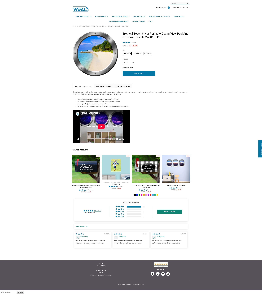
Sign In (175, 7)
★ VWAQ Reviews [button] (261, 149)
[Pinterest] (163, 274)
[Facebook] (152, 274)
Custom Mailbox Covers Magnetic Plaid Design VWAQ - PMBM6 (146, 186)
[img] (80, 234)
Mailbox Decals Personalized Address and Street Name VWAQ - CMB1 (86, 186)
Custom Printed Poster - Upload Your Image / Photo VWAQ (116, 183)
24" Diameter (148, 53)
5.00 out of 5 (97, 211)
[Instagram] (158, 274)
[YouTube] (168, 274)
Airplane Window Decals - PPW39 (176, 185)
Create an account (183, 7)
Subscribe (20, 292)
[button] (127, 42)
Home (74, 26)
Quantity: (125, 59)
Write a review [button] (169, 212)
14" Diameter (127, 53)
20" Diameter (137, 53)
